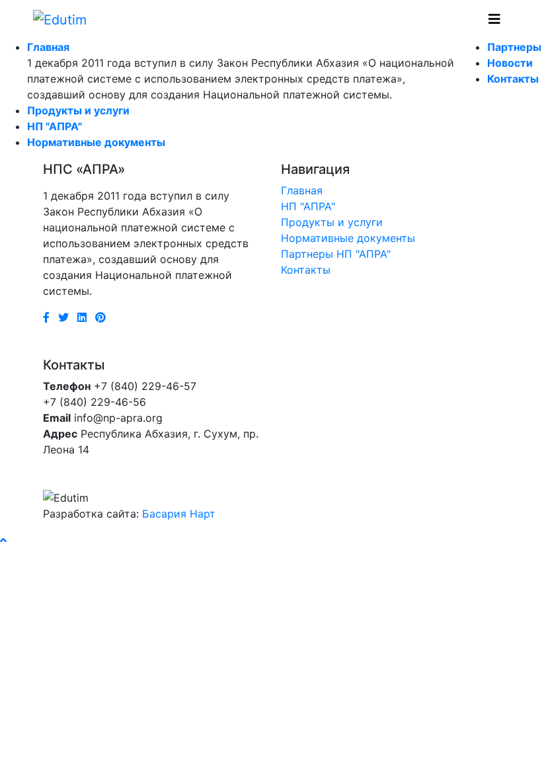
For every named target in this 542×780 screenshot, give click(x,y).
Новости (510, 62)
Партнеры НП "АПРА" (336, 253)
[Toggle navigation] (494, 19)
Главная (48, 47)
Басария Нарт (178, 513)
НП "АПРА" (54, 126)
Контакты (513, 78)
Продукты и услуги (78, 110)
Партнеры (514, 47)
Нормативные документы (96, 142)
